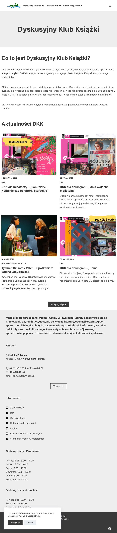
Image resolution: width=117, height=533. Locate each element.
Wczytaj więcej (58, 304)
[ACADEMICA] (15, 407)
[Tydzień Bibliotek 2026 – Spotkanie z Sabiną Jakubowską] (29, 235)
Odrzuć (30, 522)
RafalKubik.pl (64, 519)
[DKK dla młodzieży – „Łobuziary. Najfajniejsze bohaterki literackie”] (29, 154)
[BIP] (10, 413)
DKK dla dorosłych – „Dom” (78, 268)
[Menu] (110, 5)
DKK (3, 182)
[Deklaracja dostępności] (21, 423)
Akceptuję (15, 522)
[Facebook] (109, 528)
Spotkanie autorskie (16, 263)
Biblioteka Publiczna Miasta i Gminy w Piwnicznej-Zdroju (52, 5)
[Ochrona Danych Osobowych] (24, 433)
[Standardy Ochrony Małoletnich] (25, 439)
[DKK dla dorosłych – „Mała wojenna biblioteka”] (88, 154)
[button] (58, 386)
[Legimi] (11, 428)
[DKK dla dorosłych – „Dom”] (88, 235)
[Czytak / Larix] (16, 418)
